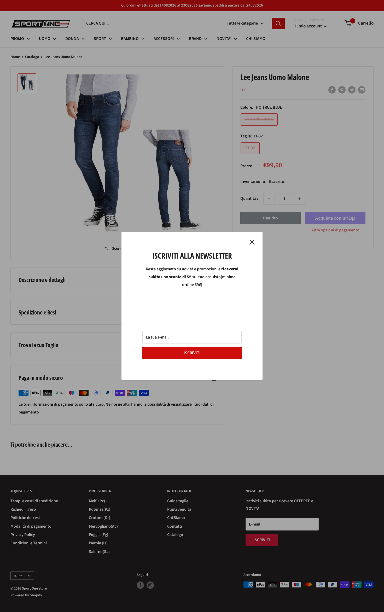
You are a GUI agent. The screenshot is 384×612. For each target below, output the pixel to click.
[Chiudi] (252, 242)
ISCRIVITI (192, 353)
